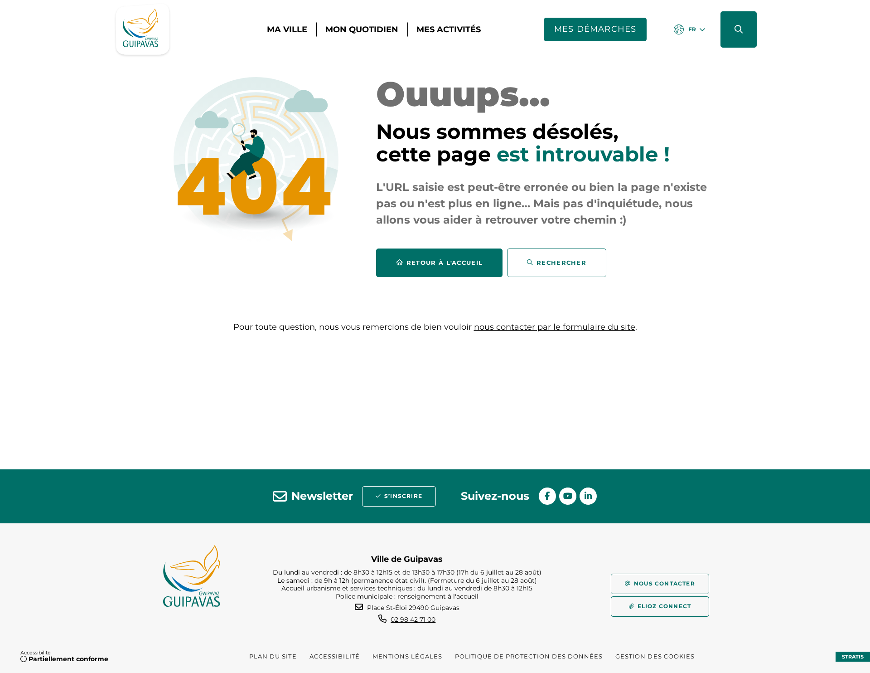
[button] (738, 29)
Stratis (853, 656)
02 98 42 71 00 (413, 619)
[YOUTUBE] (568, 496)
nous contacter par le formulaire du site (554, 327)
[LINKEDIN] (588, 496)
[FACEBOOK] (547, 496)
